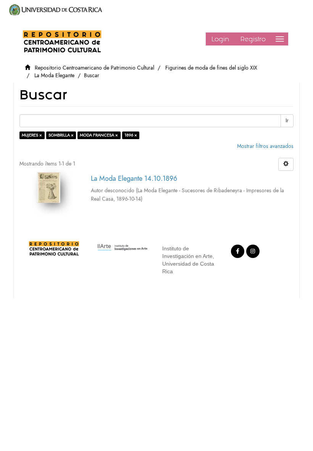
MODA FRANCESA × (99, 135)
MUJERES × (32, 135)
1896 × (130, 135)
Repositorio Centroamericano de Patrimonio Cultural (94, 67)
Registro (253, 39)
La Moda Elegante (54, 75)
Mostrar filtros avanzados (265, 146)
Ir (287, 120)
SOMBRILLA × (61, 135)
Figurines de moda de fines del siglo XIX (211, 67)
